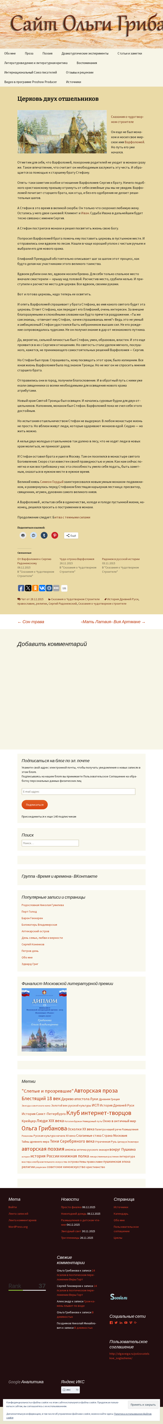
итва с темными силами (72, 517)
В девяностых (83, 1328)
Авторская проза (96, 1090)
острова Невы (77, 1162)
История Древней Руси (122, 599)
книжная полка (74, 1155)
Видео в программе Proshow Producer (30, 82)
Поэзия (47, 53)
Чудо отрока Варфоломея (77, 559)
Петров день (30, 951)
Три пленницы (70, 1238)
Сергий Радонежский (63, 603)
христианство (95, 1167)
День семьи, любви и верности (42, 938)
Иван (85, 213)
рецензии (40, 1167)
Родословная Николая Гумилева (43, 905)
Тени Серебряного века (72, 1141)
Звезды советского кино (36, 1105)
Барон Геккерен (32, 918)
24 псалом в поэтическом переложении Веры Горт (76, 1275)
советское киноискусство (66, 1167)
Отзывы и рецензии (79, 72)
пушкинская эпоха (116, 1161)
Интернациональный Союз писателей (30, 72)
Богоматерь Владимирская (39, 925)
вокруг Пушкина (123, 1149)
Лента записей (18, 1214)
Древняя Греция (109, 1099)
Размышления (130, 1129)
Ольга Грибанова (44, 1128)
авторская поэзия (43, 1148)
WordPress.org (18, 1227)
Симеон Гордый (51, 482)
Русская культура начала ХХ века (55, 1136)
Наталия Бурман (73, 1121)
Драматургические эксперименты (85, 53)
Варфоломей (134, 142)
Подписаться (35, 805)
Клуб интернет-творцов (98, 1113)
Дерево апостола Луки (79, 1099)
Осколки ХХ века (81, 1129)
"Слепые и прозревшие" (48, 1091)
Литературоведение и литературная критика (35, 63)
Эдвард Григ (30, 964)
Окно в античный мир (119, 1121)
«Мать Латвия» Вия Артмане (113, 621)
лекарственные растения (104, 1156)
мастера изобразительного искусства (44, 1161)
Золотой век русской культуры (71, 1105)
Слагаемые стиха (88, 1135)
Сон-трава (30, 621)
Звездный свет (71, 1231)
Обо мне (10, 53)
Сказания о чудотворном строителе (102, 603)
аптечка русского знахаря (93, 1149)
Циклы (118, 1238)
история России (44, 1155)
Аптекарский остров (35, 931)
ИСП (95, 1105)
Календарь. (121, 1214)
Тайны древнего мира (35, 1141)
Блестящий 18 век (41, 1098)
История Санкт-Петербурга (44, 1114)
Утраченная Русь (106, 1141)
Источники (73, 82)
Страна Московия (114, 1136)
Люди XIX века (50, 1120)
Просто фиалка (71, 1207)
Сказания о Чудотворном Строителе (75, 599)
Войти (12, 1207)
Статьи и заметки (130, 53)
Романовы (27, 1135)
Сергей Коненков (33, 944)
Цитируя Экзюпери (128, 1141)
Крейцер (29, 1121)
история (26, 1156)
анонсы (70, 1149)
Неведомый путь (92, 1121)
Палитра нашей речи (108, 1129)
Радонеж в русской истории (121, 559)
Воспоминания (87, 63)
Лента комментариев (22, 1220)
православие (26, 603)
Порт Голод (29, 911)
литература (127, 1156)
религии (41, 603)
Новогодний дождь (74, 1214)
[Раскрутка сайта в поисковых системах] (119, 1296)
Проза (29, 53)
